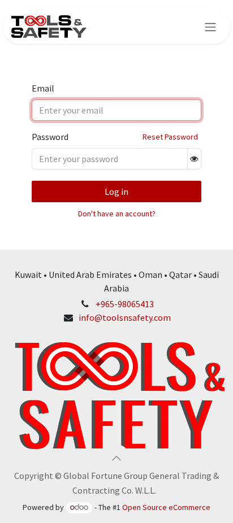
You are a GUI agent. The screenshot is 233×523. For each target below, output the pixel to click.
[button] (116, 458)
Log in (116, 191)
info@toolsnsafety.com (125, 317)
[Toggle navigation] (210, 26)
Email (43, 88)
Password (50, 136)
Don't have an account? (117, 213)
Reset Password (170, 137)
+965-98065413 (125, 304)
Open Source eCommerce (166, 507)
